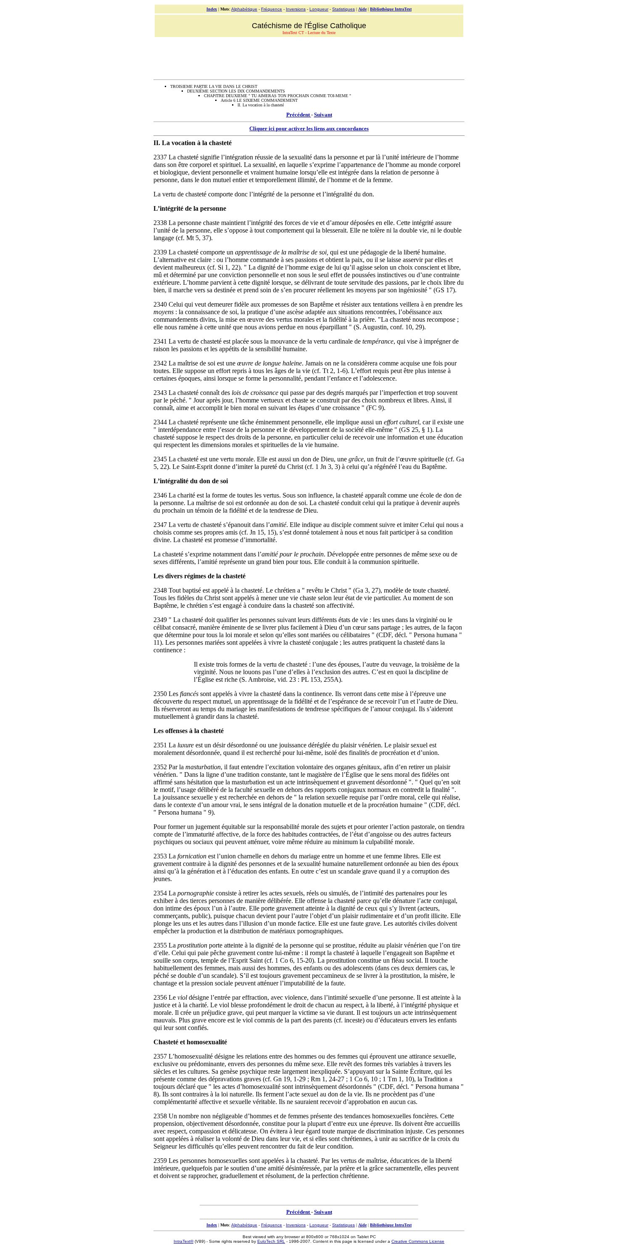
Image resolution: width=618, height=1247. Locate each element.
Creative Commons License (417, 1241)
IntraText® (183, 1241)
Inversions (296, 9)
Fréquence (271, 9)
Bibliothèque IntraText (391, 9)
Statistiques (343, 9)
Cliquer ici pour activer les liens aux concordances (309, 128)
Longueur (318, 9)
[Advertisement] (309, 57)
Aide (362, 9)
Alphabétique (244, 9)
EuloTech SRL (271, 1241)
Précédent (298, 114)
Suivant (323, 114)
